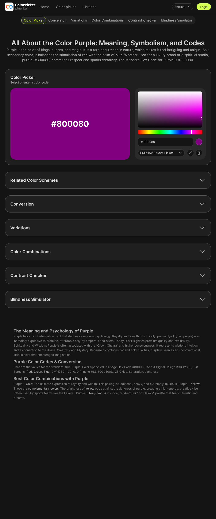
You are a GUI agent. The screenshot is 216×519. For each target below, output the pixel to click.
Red (29, 371)
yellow (89, 388)
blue (119, 55)
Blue (47, 371)
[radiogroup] (108, 20)
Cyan (99, 393)
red (85, 55)
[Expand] (202, 180)
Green (38, 371)
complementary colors (43, 388)
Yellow (195, 384)
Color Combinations (44, 378)
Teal (91, 393)
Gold (29, 384)
